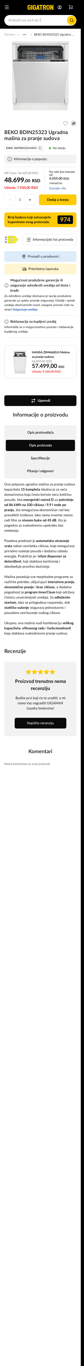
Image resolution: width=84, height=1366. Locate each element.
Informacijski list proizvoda (53, 239)
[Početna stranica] (40, 7)
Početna (9, 34)
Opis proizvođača (40, 432)
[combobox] (40, 20)
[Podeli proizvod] (73, 123)
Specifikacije (40, 458)
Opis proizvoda (40, 445)
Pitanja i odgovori (40, 471)
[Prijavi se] (59, 7)
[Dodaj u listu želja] (65, 123)
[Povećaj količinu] (30, 199)
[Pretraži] (71, 20)
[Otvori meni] (7, 7)
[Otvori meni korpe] (70, 7)
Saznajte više (57, 188)
